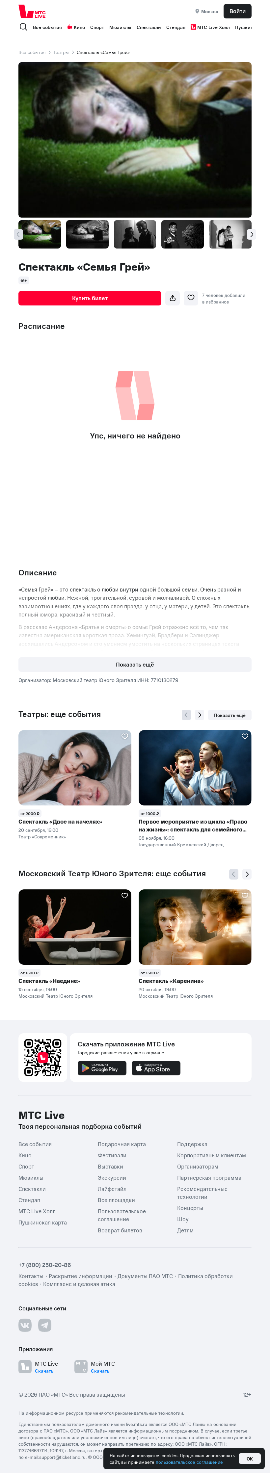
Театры (61, 52)
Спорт (97, 27)
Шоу (183, 1219)
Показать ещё (135, 664)
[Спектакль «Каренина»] (195, 927)
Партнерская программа (209, 1177)
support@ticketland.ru (62, 1456)
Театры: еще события (59, 714)
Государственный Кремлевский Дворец (181, 844)
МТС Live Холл (213, 27)
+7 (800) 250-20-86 (44, 1264)
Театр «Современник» (42, 836)
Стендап (175, 27)
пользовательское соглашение (189, 1462)
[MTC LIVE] (32, 11)
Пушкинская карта (42, 1222)
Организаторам (197, 1166)
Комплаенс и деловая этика (79, 1283)
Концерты (190, 1207)
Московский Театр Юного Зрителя (55, 995)
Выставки (110, 1166)
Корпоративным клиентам (211, 1155)
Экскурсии (112, 1177)
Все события (47, 27)
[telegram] (44, 1324)
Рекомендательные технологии (202, 1192)
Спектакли (149, 27)
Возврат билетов (120, 1230)
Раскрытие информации (80, 1275)
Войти (238, 11)
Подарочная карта (122, 1143)
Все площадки (116, 1199)
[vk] (25, 1324)
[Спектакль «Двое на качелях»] (74, 767)
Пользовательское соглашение (122, 1215)
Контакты (30, 1275)
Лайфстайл (112, 1188)
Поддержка (192, 1143)
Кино (79, 27)
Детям (185, 1230)
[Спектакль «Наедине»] (74, 927)
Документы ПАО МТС (145, 1275)
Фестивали (112, 1155)
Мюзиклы (120, 27)
